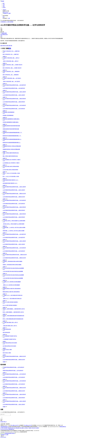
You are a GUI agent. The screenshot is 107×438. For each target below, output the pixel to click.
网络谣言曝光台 (63, 426)
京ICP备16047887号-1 (15, 425)
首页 (3, 3)
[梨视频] (2, 1)
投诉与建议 (21, 427)
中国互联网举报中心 (4, 426)
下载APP (4, 9)
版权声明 (10, 427)
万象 (3, 6)
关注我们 (37, 427)
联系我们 (6, 427)
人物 (3, 4)
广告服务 (29, 427)
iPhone (4, 12)
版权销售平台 (11, 429)
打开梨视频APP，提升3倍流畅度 (6, 21)
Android (6, 12)
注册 (9, 18)
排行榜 (4, 7)
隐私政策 (17, 427)
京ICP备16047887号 (28, 425)
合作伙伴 (33, 427)
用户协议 (13, 427)
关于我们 (2, 427)
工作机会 (26, 427)
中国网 (4, 56)
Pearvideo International (4, 429)
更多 (9, 48)
